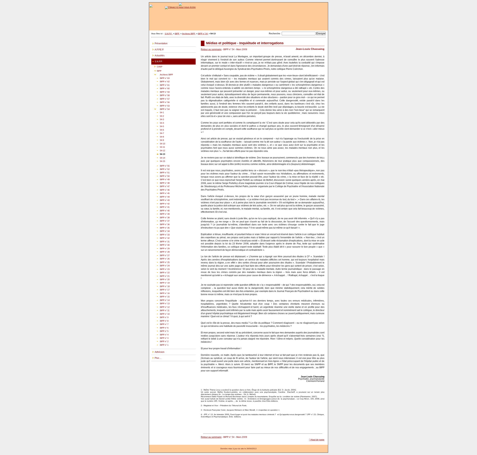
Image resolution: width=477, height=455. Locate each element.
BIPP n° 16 (160, 293)
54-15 (158, 161)
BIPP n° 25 (160, 261)
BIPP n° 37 (160, 220)
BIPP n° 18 (160, 286)
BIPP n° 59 (160, 91)
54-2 (157, 115)
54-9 (157, 139)
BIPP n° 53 (160, 105)
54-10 (158, 143)
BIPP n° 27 (160, 255)
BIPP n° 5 (159, 330)
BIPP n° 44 (160, 196)
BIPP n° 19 (160, 282)
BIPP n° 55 (160, 165)
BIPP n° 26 (160, 258)
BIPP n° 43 (160, 199)
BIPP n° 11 (160, 310)
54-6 (157, 129)
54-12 (158, 150)
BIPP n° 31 (160, 241)
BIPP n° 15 (160, 296)
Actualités (158, 55)
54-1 (157, 112)
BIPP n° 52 (160, 169)
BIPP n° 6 (159, 327)
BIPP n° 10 (160, 313)
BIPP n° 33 (160, 234)
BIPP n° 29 (160, 248)
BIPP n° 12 (160, 306)
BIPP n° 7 (159, 324)
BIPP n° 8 (159, 320)
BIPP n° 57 (160, 98)
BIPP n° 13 (160, 303)
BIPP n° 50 (160, 175)
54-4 (157, 122)
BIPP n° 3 (159, 337)
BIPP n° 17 (160, 289)
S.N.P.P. (169, 33)
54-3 (157, 119)
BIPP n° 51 (160, 172)
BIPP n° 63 (160, 77)
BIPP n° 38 (160, 217)
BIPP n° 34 (160, 230)
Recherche (274, 33)
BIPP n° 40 (160, 210)
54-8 (157, 136)
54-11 (158, 146)
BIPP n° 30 (160, 244)
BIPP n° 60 (160, 88)
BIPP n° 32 (160, 237)
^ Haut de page (316, 439)
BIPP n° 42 (160, 203)
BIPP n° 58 (160, 95)
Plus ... (156, 357)
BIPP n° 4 (159, 334)
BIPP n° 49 (160, 179)
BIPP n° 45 (160, 193)
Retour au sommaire (211, 49)
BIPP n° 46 (160, 189)
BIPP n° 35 (160, 227)
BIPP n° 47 (160, 186)
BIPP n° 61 (160, 84)
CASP (156, 66)
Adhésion (157, 351)
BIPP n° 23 (160, 268)
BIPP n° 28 (160, 251)
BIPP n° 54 (203, 33)
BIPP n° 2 (159, 341)
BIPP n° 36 (160, 224)
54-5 (157, 126)
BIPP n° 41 (160, 206)
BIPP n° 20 (160, 279)
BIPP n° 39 (160, 213)
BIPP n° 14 (160, 299)
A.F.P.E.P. (157, 49)
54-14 (158, 157)
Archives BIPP (189, 33)
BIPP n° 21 (160, 275)
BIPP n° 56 (160, 102)
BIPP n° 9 (159, 317)
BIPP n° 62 (160, 81)
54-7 (157, 133)
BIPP (177, 33)
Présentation (159, 43)
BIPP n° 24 (160, 265)
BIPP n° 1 (159, 344)
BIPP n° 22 (160, 272)
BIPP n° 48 (160, 182)
